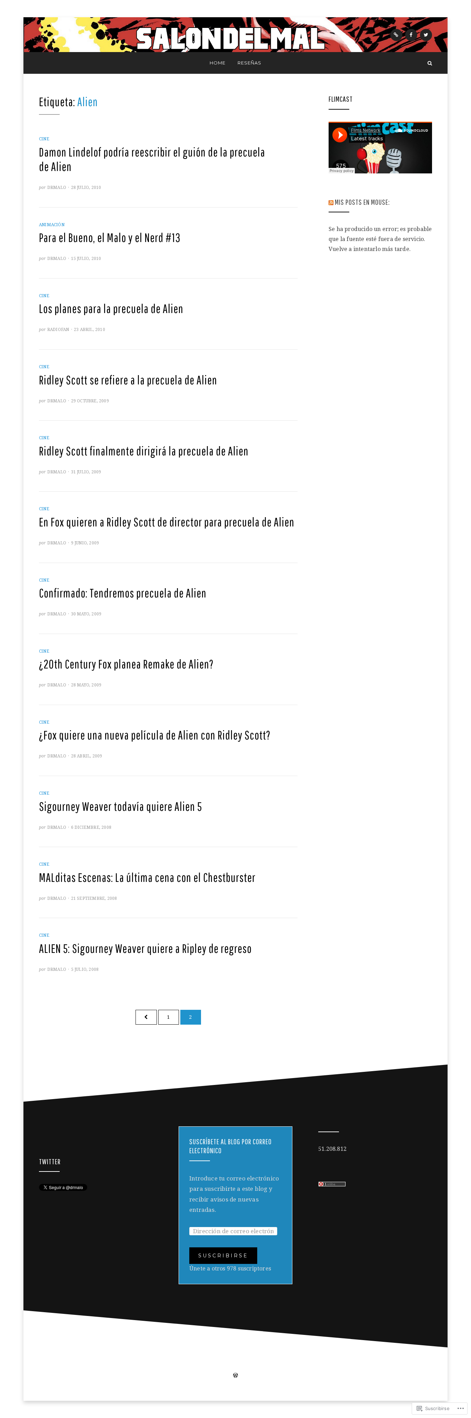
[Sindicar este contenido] (331, 202)
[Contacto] (396, 35)
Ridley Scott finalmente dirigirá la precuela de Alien (144, 451)
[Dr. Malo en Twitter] (426, 35)
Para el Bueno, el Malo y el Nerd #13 (110, 237)
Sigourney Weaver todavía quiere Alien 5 (120, 806)
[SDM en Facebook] (411, 35)
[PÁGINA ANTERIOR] (146, 1017)
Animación (51, 224)
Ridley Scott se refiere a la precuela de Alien (128, 380)
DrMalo (56, 187)
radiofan (58, 329)
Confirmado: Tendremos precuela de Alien (123, 593)
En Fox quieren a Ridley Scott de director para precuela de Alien (166, 522)
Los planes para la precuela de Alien (111, 308)
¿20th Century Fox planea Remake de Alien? (126, 664)
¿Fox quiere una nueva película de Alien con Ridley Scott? (155, 735)
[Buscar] (429, 63)
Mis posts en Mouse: (362, 202)
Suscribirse (223, 1256)
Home (218, 63)
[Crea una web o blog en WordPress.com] (235, 1376)
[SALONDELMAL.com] (41, 63)
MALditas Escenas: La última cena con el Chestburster (147, 877)
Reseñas (249, 63)
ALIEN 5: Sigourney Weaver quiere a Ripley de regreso (145, 948)
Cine (44, 139)
